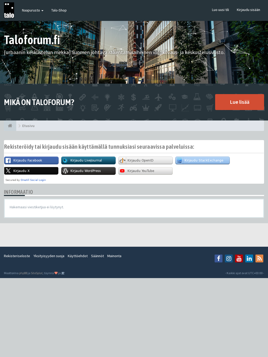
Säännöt (97, 256)
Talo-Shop (59, 10)
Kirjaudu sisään (248, 9)
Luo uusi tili (220, 9)
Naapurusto (31, 10)
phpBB (23, 273)
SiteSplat (37, 273)
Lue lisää (239, 102)
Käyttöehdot (78, 256)
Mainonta (114, 256)
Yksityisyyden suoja (49, 256)
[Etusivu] (10, 125)
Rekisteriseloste (17, 256)
